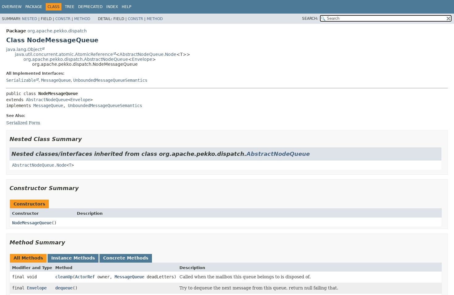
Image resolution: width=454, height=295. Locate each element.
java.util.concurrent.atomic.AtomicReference (64, 54)
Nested (29, 19)
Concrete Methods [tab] (125, 258)
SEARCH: (310, 18)
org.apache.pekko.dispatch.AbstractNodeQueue (75, 59)
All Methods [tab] (28, 258)
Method (82, 19)
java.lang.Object (24, 49)
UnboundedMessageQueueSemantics (110, 80)
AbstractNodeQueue (47, 99)
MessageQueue (56, 80)
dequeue (64, 287)
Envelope (142, 59)
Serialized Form (23, 122)
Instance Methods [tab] (73, 258)
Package (33, 7)
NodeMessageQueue (32, 222)
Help (126, 7)
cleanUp (64, 276)
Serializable (21, 80)
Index (112, 7)
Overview (12, 7)
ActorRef (85, 276)
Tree (69, 7)
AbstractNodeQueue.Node (148, 54)
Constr (62, 19)
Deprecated (90, 7)
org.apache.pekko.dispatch (57, 30)
